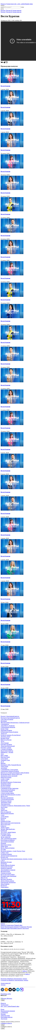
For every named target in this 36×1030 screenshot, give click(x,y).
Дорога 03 (4, 733)
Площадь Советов (6, 801)
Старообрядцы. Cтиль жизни (9, 769)
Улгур (2, 741)
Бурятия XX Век (6, 821)
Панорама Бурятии (6, 730)
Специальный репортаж (8, 727)
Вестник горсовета (6, 879)
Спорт (2, 815)
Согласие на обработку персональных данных (14, 980)
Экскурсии (25, 928)
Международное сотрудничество (10, 823)
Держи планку (5, 827)
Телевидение (10, 4)
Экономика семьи (6, 802)
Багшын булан (5, 738)
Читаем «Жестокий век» (8, 829)
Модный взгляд (5, 871)
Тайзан (3, 808)
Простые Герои (5, 757)
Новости (3, 4)
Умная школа (4, 887)
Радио (2, 927)
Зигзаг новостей (5, 837)
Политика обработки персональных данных (14, 978)
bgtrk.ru (25, 971)
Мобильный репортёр (7, 813)
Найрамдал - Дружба (7, 752)
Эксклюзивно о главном (8, 870)
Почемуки (4, 863)
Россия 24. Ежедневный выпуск (10, 718)
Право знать (4, 846)
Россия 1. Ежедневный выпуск (10, 716)
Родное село (4, 857)
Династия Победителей (8, 746)
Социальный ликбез (7, 791)
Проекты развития (6, 868)
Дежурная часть (5, 804)
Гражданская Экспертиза (8, 882)
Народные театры (6, 845)
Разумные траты (5, 834)
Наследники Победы (7, 750)
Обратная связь (5, 928)
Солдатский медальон (7, 799)
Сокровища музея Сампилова (9, 788)
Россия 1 (3, 10)
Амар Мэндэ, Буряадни (8, 725)
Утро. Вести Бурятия (7, 719)
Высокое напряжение (7, 797)
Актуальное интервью (7, 841)
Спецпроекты (5, 724)
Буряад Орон (4, 729)
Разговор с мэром (6, 747)
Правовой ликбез (6, 783)
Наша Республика (6, 777)
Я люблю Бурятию (6, 854)
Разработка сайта (6, 994)
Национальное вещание (12, 927)
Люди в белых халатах (7, 881)
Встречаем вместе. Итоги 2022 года (11, 774)
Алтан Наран (5, 816)
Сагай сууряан (5, 779)
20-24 (2, 761)
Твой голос (4, 810)
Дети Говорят (5, 743)
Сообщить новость (6, 1023)
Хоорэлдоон (4, 780)
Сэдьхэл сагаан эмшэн (7, 793)
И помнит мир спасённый (8, 876)
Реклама (29, 927)
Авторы (3, 985)
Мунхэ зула (4, 796)
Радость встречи (5, 787)
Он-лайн (3, 849)
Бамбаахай (4, 830)
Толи (2, 754)
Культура (3, 818)
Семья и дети (5, 852)
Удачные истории (6, 873)
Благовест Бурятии (6, 744)
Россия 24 (9, 10)
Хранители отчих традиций (9, 776)
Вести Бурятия (5, 86)
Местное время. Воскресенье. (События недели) (15, 722)
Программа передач (16, 928)
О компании (23, 927)
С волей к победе (6, 835)
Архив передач (16, 10)
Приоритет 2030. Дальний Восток (11, 765)
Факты (3, 819)
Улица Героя (4, 766)
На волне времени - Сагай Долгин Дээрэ (13, 851)
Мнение (3, 763)
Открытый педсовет (7, 866)
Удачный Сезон (5, 760)
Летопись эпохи (5, 736)
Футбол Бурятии (6, 785)
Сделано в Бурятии (6, 749)
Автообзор (4, 768)
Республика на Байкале (8, 840)
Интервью (4, 721)
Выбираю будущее (6, 862)
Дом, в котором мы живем (8, 838)
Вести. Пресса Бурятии (8, 848)
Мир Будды (4, 877)
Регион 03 (4, 885)
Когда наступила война (8, 874)
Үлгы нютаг (4, 758)
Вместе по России (6, 740)
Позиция (3, 843)
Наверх (3, 923)
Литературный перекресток (9, 855)
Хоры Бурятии (5, 884)
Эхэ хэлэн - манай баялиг (8, 832)
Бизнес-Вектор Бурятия (8, 865)
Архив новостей (5, 983)
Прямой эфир (23, 4)
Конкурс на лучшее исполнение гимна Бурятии (15, 772)
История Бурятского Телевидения (11, 782)
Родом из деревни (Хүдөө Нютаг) (11, 735)
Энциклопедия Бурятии (8, 790)
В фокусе (3, 826)
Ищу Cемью (4, 755)
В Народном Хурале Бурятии (9, 732)
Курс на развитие (6, 812)
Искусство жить (5, 824)
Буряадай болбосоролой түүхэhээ (11, 794)
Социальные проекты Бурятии (10, 771)
